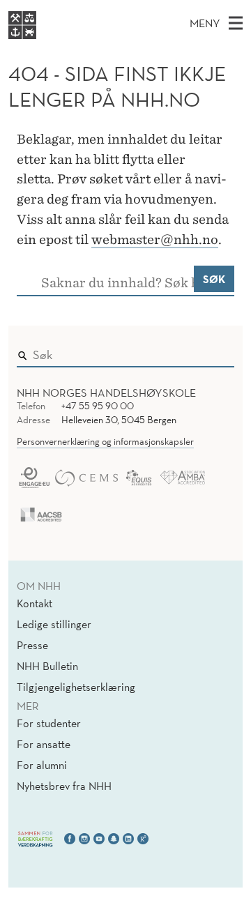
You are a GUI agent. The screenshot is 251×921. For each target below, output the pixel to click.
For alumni (42, 765)
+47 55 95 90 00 (97, 405)
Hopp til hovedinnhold (57, 9)
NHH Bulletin (47, 666)
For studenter (49, 723)
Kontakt (34, 603)
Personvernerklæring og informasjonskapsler (105, 441)
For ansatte (43, 744)
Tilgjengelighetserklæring (76, 687)
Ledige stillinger (54, 624)
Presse (32, 645)
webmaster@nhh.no (154, 239)
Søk (214, 279)
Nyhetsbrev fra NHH (64, 786)
